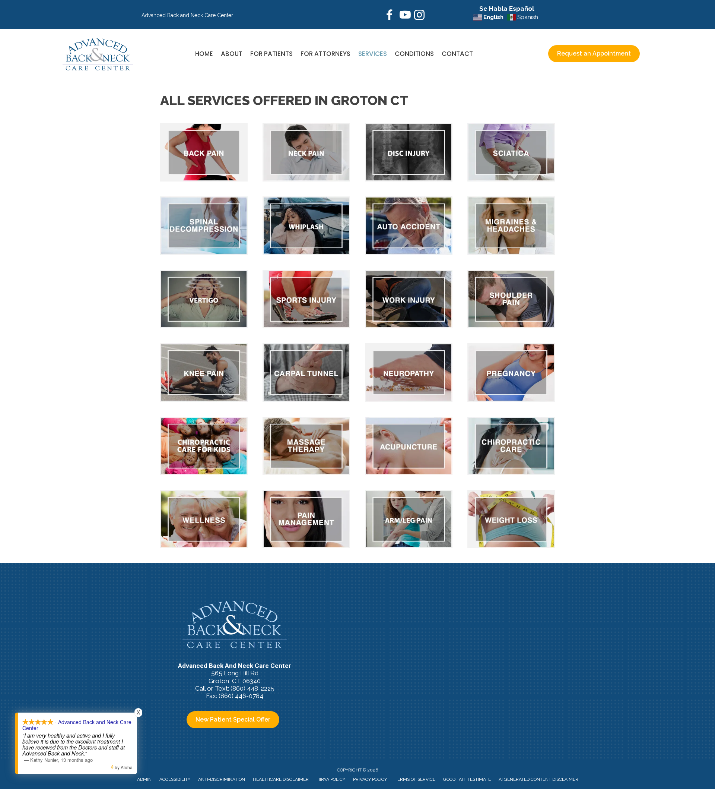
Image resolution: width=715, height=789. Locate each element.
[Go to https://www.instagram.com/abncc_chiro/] (419, 16)
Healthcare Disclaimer (281, 779)
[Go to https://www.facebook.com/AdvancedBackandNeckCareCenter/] (389, 16)
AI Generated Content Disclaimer (538, 779)
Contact (457, 53)
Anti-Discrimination (221, 779)
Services (372, 53)
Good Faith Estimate (467, 779)
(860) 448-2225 (252, 688)
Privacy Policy (370, 779)
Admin (144, 779)
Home (204, 53)
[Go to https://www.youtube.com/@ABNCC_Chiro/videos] (404, 16)
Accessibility (174, 779)
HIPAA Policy (331, 779)
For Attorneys (325, 53)
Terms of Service (415, 779)
